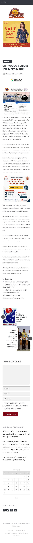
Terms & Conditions (11, 533)
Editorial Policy (23, 533)
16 (28, 483)
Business (7, 61)
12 (12, 483)
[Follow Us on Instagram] (11, 510)
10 (4, 483)
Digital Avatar (16, 526)
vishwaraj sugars (22, 282)
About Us (10, 530)
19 (12, 486)
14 (20, 483)
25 (8, 489)
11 (8, 483)
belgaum (8, 282)
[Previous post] (3, 317)
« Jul (16, 497)
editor (9, 74)
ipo (14, 282)
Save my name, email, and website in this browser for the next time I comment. (16, 405)
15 (24, 483)
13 (16, 483)
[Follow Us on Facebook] (4, 510)
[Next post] (30, 338)
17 (4, 486)
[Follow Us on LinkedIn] (15, 510)
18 (8, 486)
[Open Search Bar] (30, 2)
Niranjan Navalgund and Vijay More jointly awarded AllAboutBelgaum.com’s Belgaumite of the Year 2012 (12, 338)
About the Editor (20, 530)
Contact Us (16, 536)
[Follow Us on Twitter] (7, 510)
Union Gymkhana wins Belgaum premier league (21, 317)
